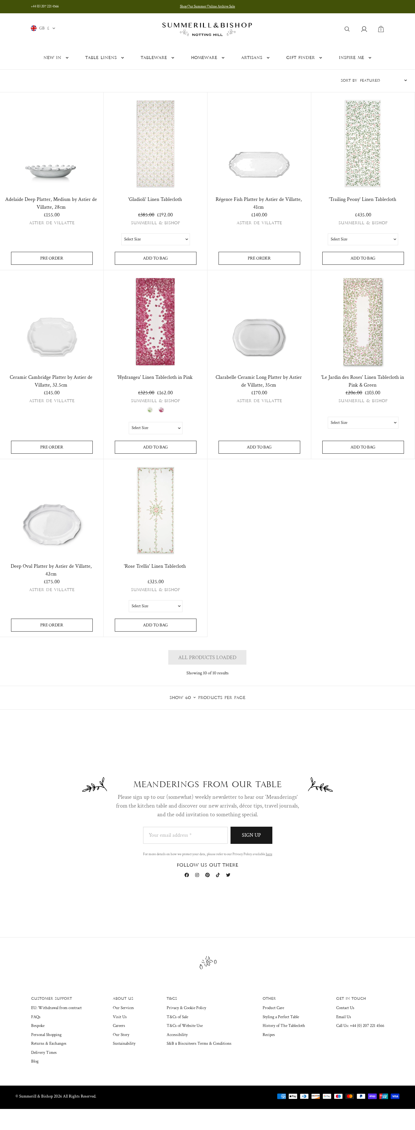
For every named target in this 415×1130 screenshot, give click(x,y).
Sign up (251, 835)
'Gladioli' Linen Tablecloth (155, 199)
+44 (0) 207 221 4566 (45, 6)
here (269, 854)
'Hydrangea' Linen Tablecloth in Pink (155, 377)
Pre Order (51, 258)
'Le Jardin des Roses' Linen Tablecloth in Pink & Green (362, 381)
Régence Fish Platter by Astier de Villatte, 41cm (259, 203)
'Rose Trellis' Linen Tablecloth (155, 566)
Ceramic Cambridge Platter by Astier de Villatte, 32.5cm (51, 381)
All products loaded (207, 657)
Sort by (349, 80)
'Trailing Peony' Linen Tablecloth (362, 199)
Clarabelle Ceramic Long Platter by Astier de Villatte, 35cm (259, 381)
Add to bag (155, 258)
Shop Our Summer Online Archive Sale (207, 6)
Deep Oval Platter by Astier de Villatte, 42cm (51, 570)
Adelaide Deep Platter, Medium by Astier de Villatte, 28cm (51, 203)
